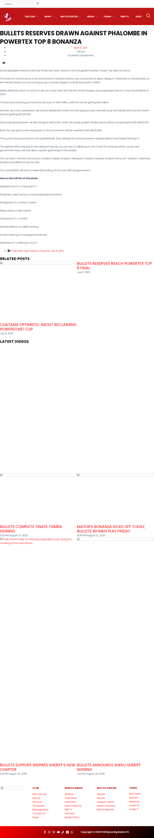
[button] (148, 16)
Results (101, 798)
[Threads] (67, 832)
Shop (35, 817)
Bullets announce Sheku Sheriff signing (109, 767)
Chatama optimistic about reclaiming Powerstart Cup (38, 327)
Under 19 (134, 805)
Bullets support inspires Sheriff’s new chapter (37, 767)
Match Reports (73, 805)
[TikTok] (63, 832)
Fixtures (101, 794)
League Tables (105, 802)
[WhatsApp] (72, 832)
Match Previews (106, 805)
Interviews (70, 802)
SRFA (61, 251)
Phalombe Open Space (24, 251)
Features (70, 813)
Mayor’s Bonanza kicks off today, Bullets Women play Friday (111, 529)
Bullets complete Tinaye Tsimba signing (31, 529)
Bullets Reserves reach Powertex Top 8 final (114, 266)
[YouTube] (58, 832)
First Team (135, 793)
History (36, 798)
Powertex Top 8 (48, 251)
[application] (36, 16)
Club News (71, 798)
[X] (49, 832)
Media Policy (72, 817)
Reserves (134, 801)
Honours (37, 802)
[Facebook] (44, 832)
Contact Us (39, 813)
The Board (38, 805)
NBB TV (68, 809)
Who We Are (39, 794)
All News (69, 794)
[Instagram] (53, 832)
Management (40, 809)
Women (133, 797)
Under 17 (134, 809)
